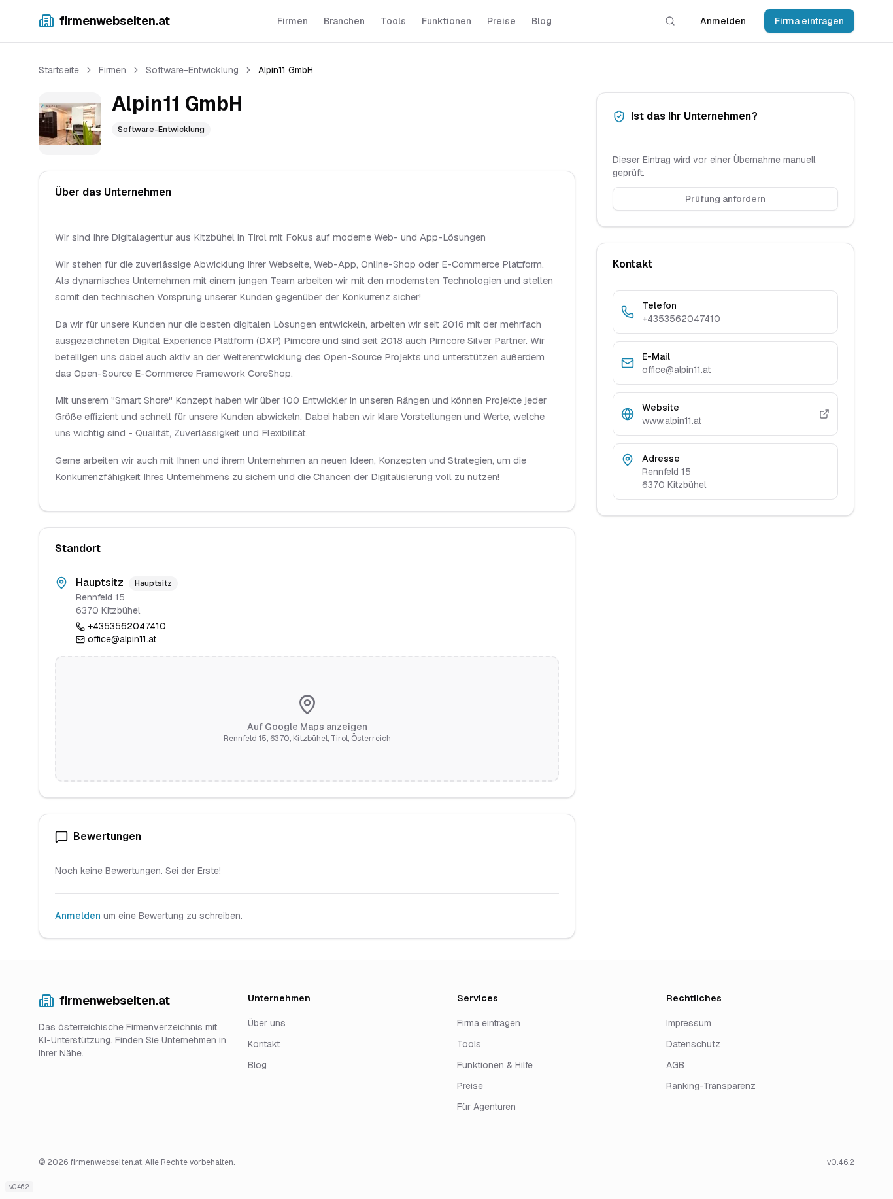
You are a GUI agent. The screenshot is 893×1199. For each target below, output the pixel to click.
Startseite (59, 70)
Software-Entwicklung (192, 70)
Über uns (267, 1023)
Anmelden (723, 21)
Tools (393, 21)
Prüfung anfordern (725, 199)
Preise (501, 21)
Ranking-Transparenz (711, 1086)
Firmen (292, 21)
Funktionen (446, 21)
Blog (541, 21)
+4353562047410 (127, 626)
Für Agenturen (486, 1107)
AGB (675, 1065)
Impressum (688, 1023)
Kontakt (264, 1044)
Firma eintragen (809, 21)
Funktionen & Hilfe (495, 1065)
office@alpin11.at (122, 639)
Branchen (344, 21)
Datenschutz (693, 1044)
